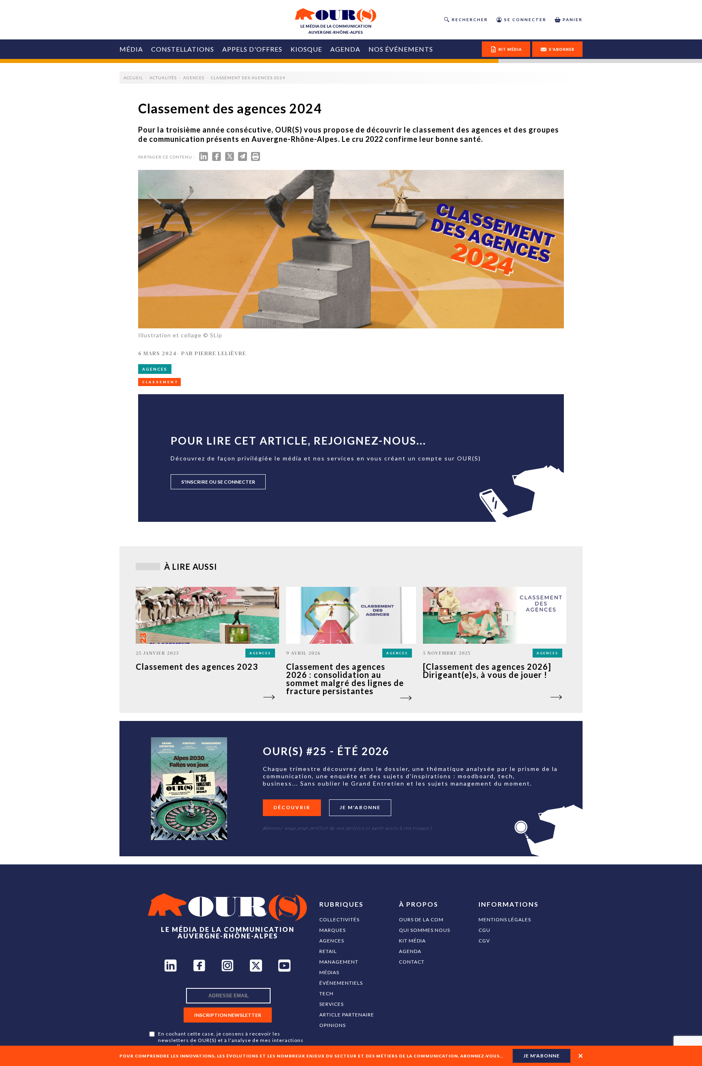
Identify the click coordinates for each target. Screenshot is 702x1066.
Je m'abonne (360, 807)
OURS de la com (421, 919)
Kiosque (306, 49)
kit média (510, 49)
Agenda (345, 49)
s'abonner (561, 49)
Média (131, 49)
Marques (332, 930)
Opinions (332, 1025)
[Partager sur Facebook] (216, 158)
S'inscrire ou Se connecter (218, 482)
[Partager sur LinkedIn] (203, 158)
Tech (326, 993)
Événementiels (341, 983)
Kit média (412, 941)
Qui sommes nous (424, 930)
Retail (328, 951)
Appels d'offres (252, 49)
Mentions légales (505, 919)
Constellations (182, 49)
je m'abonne (541, 1056)
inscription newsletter (227, 1015)
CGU (484, 930)
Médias (329, 972)
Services (331, 1004)
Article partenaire (346, 1015)
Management (338, 962)
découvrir (291, 807)
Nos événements (400, 49)
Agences (331, 941)
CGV (484, 941)
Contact (412, 962)
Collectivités (339, 919)
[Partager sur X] (229, 158)
